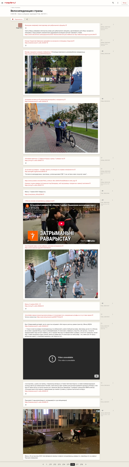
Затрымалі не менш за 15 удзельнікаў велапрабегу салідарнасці (44, 99)
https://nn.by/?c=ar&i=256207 (33, 185)
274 (63, 464)
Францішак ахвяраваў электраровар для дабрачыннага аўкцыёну (45, 25)
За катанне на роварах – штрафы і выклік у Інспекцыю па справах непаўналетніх (49, 169)
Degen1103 (19, 28)
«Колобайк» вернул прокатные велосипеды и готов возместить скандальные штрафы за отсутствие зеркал (58, 315)
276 (72, 464)
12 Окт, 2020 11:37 (105, 326)
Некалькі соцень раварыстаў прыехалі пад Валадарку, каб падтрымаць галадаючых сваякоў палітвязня (57, 183)
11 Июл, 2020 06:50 (105, 101)
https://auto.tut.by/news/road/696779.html (49, 317)
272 (54, 464)
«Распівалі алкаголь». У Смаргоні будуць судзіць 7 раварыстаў (44, 158)
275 (68, 464)
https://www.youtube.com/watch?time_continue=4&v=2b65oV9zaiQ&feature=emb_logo (50, 180)
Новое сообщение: (23, 14)
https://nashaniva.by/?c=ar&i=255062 (35, 101)
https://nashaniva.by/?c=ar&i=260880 (36, 402)
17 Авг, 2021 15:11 (42, 14)
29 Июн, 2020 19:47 (105, 42)
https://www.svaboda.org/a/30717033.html (37, 54)
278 (81, 464)
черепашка (33, 14)
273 (59, 464)
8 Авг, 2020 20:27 (105, 305)
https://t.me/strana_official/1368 (34, 194)
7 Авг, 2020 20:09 (105, 193)
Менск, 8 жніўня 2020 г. (32, 304)
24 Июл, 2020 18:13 (105, 160)
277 (77, 464)
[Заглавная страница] (10, 1)
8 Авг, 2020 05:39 (105, 202)
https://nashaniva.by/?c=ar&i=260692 (36, 391)
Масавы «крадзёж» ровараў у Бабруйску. (37, 52)
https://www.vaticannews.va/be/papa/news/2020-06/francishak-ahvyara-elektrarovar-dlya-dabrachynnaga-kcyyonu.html (60, 34)
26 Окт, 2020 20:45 (105, 413)
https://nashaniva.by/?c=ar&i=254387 (36, 43)
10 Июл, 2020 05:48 (105, 53)
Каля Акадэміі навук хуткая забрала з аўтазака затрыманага (43, 246)
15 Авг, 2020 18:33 (105, 316)
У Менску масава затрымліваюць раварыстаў (39, 201)
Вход (124, 3)
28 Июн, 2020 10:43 (105, 27)
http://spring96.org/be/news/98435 (35, 171)
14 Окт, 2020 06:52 (105, 385)
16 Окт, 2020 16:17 (105, 402)
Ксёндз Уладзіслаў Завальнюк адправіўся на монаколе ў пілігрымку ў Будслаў (49, 41)
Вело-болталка (15, 7)
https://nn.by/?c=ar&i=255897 (33, 160)
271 (50, 464)
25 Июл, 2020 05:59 (105, 171)
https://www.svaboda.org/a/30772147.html (37, 247)
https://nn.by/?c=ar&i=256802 (33, 306)
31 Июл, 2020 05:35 (105, 182)
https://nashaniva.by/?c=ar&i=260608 (36, 326)
